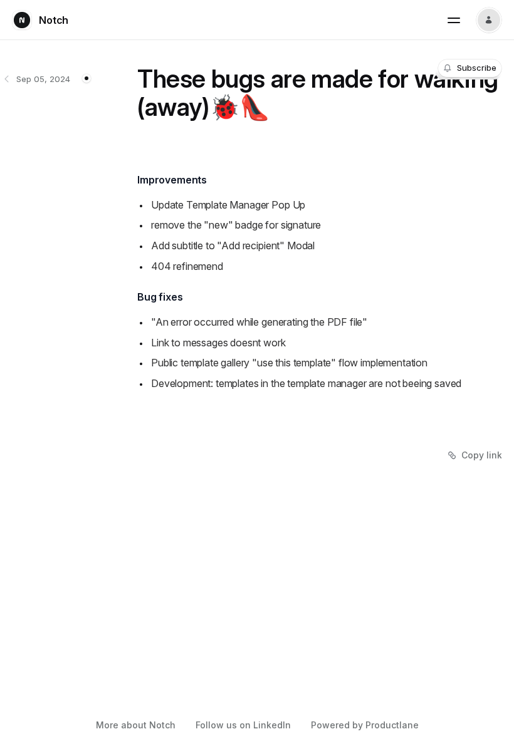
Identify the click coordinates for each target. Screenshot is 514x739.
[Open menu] (453, 20)
